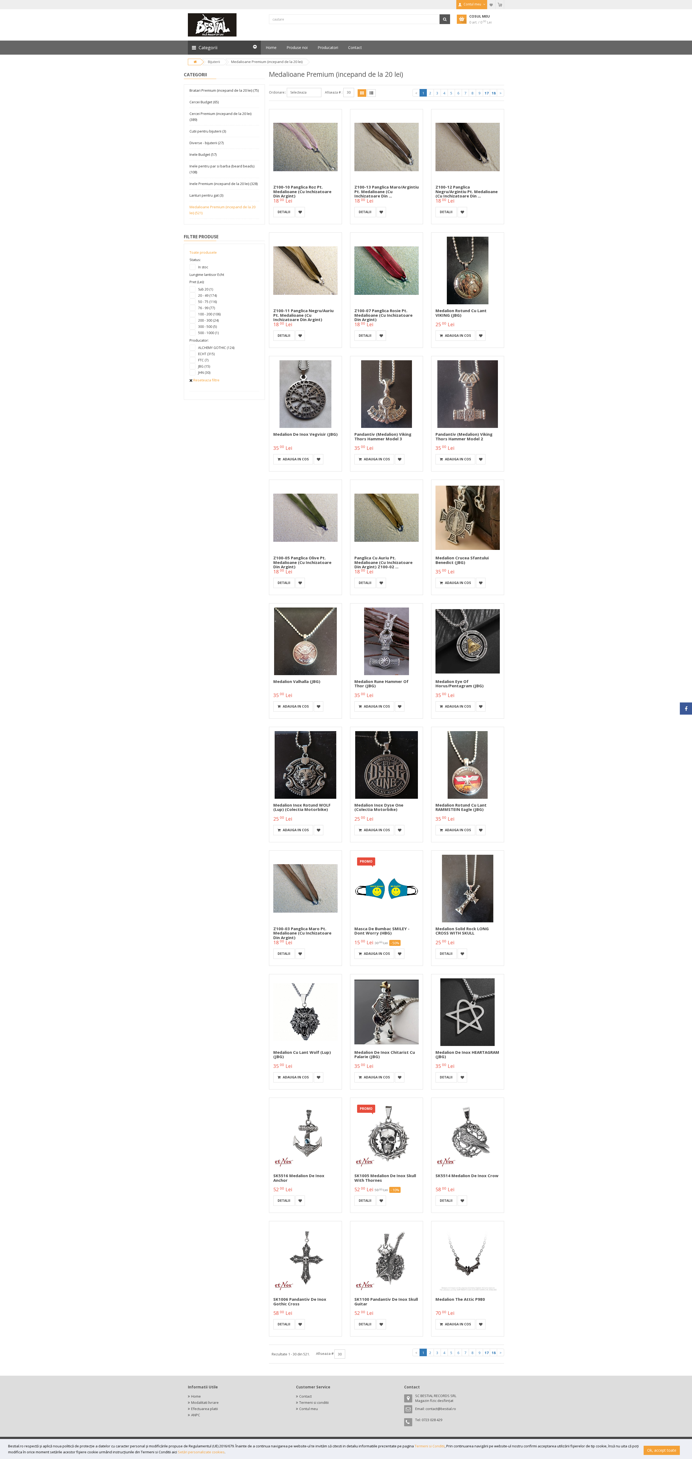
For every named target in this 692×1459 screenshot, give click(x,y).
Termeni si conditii (314, 1402)
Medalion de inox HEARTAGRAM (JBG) (467, 1054)
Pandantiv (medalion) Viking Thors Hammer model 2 (464, 436)
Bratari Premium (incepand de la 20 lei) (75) (224, 90)
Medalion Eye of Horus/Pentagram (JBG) (459, 684)
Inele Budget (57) (203, 154)
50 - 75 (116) (207, 301)
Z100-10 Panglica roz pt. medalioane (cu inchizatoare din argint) (302, 191)
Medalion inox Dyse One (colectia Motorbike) (378, 807)
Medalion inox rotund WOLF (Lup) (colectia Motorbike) (302, 807)
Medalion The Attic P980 (460, 1299)
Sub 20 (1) (205, 289)
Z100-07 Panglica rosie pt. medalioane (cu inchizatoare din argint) (383, 315)
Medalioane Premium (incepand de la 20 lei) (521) (222, 209)
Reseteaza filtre (205, 380)
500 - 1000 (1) (208, 333)
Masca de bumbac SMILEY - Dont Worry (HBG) (382, 931)
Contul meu (308, 1408)
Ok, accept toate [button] (661, 1450)
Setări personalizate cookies (201, 1452)
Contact (305, 1396)
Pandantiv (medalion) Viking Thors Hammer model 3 (382, 436)
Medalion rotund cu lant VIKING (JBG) (461, 313)
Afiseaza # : (333, 92)
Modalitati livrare (205, 1402)
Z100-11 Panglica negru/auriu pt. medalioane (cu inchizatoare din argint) (303, 315)
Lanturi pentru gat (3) (206, 195)
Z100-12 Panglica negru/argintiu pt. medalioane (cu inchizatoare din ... (466, 191)
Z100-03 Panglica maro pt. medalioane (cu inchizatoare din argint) (302, 933)
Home (196, 1396)
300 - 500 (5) (207, 326)
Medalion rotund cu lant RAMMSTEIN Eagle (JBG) (461, 807)
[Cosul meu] (500, 4)
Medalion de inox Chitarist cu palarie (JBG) (384, 1054)
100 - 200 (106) (209, 314)
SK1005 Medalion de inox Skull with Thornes (385, 1178)
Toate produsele (203, 252)
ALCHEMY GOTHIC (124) (216, 347)
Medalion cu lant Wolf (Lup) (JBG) (302, 1054)
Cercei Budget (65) (204, 102)
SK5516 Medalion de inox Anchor (298, 1178)
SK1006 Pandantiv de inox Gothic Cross (299, 1301)
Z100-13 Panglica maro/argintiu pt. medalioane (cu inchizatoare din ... (386, 191)
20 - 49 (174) (207, 295)
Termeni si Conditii (430, 1446)
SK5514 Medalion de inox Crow (466, 1175)
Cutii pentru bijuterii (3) (207, 131)
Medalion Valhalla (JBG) (296, 681)
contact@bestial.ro (440, 1408)
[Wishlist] (491, 4)
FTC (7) (203, 360)
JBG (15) (204, 366)
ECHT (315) (206, 354)
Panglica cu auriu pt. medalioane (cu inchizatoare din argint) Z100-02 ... (383, 562)
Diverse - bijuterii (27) (206, 142)
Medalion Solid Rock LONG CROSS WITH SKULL (462, 931)
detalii (284, 212)
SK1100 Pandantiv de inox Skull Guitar (386, 1301)
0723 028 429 (432, 1419)
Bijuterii (214, 61)
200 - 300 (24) (208, 320)
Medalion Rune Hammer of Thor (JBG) (381, 684)
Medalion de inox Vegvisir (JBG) (305, 434)
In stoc (203, 267)
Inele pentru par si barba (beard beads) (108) (221, 169)
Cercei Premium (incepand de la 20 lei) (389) (220, 116)
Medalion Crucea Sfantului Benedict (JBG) (462, 560)
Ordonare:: (277, 92)
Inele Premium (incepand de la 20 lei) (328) (223, 183)
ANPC (195, 1414)
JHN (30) (204, 372)
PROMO (366, 861)
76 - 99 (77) (206, 308)
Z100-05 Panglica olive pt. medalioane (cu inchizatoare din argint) (302, 562)
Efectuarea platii (204, 1408)
